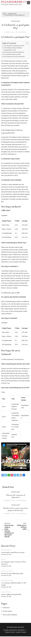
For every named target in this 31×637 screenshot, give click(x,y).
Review (3, 559)
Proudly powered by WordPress (14, 630)
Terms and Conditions (10, 615)
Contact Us (6, 607)
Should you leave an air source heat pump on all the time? (15, 509)
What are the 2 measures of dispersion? (15, 496)
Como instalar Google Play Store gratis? (13, 552)
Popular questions (7, 571)
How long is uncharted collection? (13, 52)
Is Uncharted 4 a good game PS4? (13, 45)
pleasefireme (22, 32)
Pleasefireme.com (15, 1)
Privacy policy (7, 611)
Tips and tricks (5, 550)
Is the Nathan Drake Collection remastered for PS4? (12, 49)
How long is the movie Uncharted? (14, 56)
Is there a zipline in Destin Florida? (11, 594)
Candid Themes (21, 632)
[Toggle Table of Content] (26, 43)
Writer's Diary (15, 21)
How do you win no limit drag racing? (12, 573)
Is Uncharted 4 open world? (12, 54)
